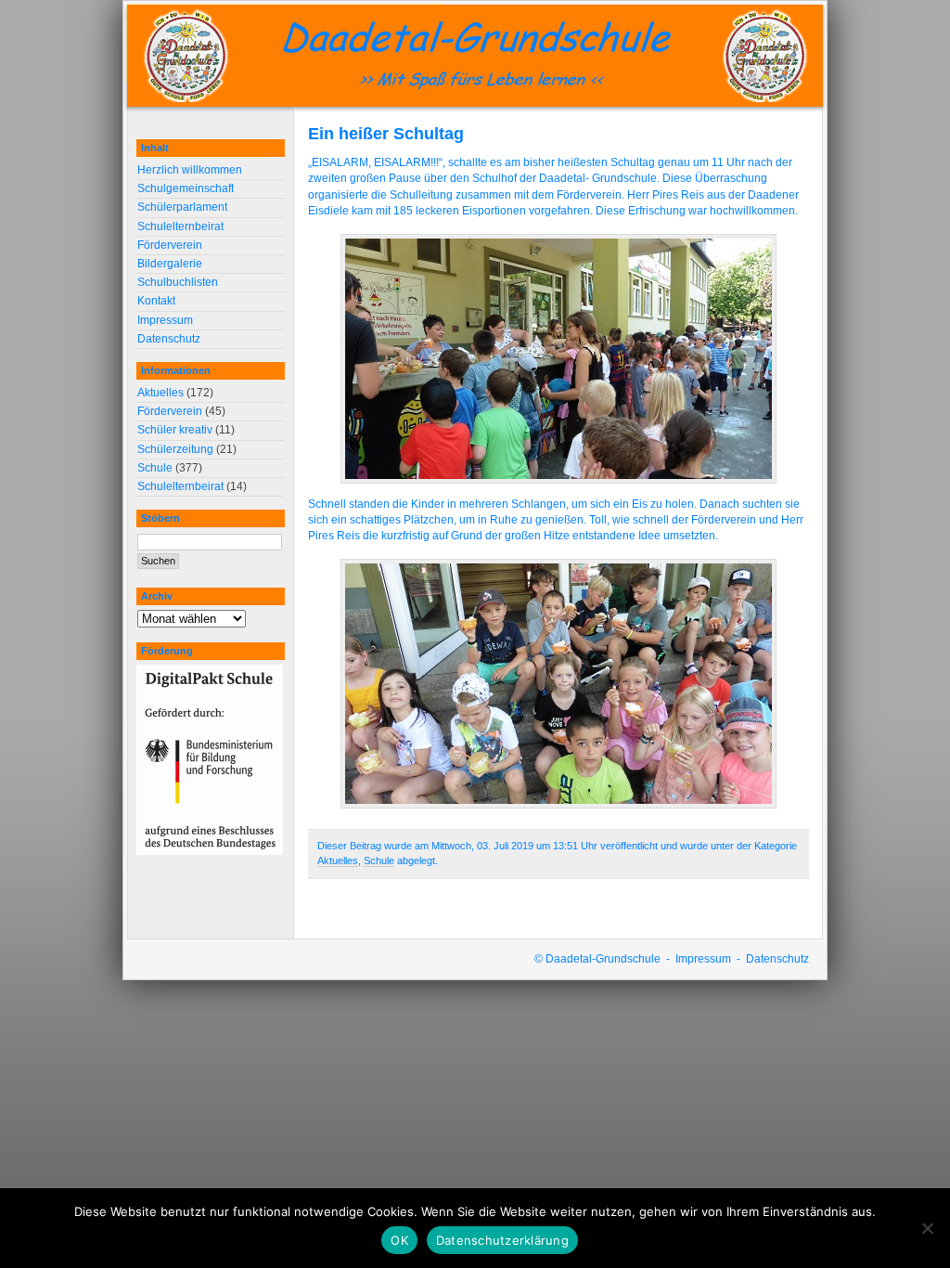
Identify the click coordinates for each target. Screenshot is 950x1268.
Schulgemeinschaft (185, 188)
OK (399, 1240)
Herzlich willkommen (189, 169)
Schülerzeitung (175, 449)
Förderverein (169, 245)
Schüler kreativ (174, 429)
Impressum (165, 320)
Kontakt (156, 300)
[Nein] (927, 1228)
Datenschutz (168, 338)
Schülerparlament (182, 207)
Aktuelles (337, 860)
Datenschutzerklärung (502, 1240)
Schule (379, 860)
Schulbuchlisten (177, 282)
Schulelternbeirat (180, 226)
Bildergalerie (169, 263)
